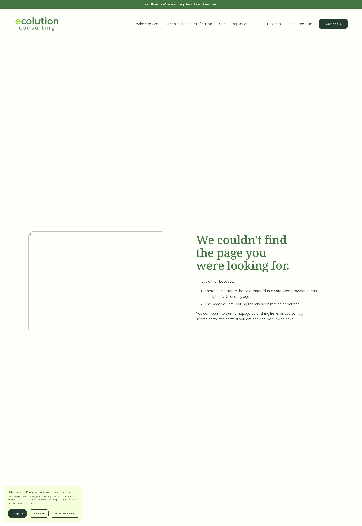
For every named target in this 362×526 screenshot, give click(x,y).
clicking (267, 313)
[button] (358, 4)
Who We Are (147, 23)
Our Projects (270, 23)
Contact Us (333, 24)
